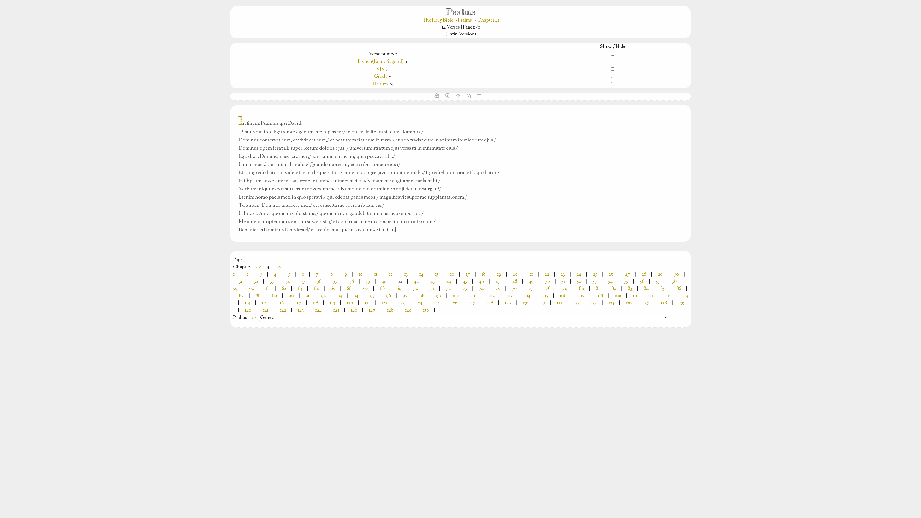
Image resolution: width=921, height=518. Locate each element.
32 (256, 281)
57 (658, 281)
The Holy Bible (438, 20)
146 (354, 310)
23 (563, 274)
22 (547, 274)
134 (594, 303)
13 (406, 274)
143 (301, 310)
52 (579, 281)
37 (335, 281)
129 (508, 303)
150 (426, 310)
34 (287, 281)
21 (531, 274)
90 (291, 296)
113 (685, 296)
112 (668, 296)
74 (481, 288)
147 (372, 310)
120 (350, 303)
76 (514, 288)
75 (497, 288)
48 (514, 281)
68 (382, 288)
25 (595, 274)
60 (251, 288)
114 (247, 303)
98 (421, 296)
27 (627, 274)
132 (559, 303)
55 (626, 281)
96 (388, 296)
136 (629, 303)
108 (599, 296)
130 (526, 303)
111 (652, 296)
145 (336, 310)
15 (436, 274)
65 (333, 288)
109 (618, 296)
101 (474, 296)
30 (676, 274)
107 (581, 296)
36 (319, 281)
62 (284, 288)
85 (662, 288)
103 (509, 296)
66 (349, 288)
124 (419, 303)
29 (660, 274)
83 (630, 288)
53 (594, 281)
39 (368, 281)
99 (438, 296)
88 (258, 296)
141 (265, 310)
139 (681, 303)
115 (264, 303)
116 (281, 303)
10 (361, 274)
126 (454, 303)
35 (303, 281)
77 (531, 288)
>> (279, 267)
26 (611, 274)
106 (563, 296)
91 (307, 296)
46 (481, 281)
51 (563, 281)
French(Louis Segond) (381, 61)
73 (464, 288)
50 (547, 281)
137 (646, 303)
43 (432, 281)
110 (635, 296)
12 (391, 274)
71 (432, 288)
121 (367, 303)
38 (351, 281)
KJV (380, 69)
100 (456, 296)
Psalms (465, 20)
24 (579, 274)
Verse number (383, 54)
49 (531, 281)
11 (375, 274)
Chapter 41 (488, 20)
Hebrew (381, 84)
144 (318, 310)
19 (499, 274)
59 (235, 288)
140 (248, 310)
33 (272, 281)
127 (472, 303)
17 (468, 274)
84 (646, 288)
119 (332, 303)
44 (448, 281)
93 (339, 296)
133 (576, 303)
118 (315, 303)
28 (644, 274)
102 (491, 296)
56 (642, 281)
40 (384, 281)
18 (483, 274)
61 (268, 288)
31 (240, 281)
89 (274, 296)
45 (465, 281)
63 (300, 288)
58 (674, 281)
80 (581, 288)
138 (664, 303)
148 (390, 310)
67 (365, 288)
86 (678, 288)
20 (515, 274)
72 (448, 288)
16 (452, 274)
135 (611, 303)
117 (298, 303)
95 (372, 296)
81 (598, 288)
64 (316, 288)
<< (258, 267)
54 (610, 281)
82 (613, 288)
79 (564, 288)
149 (408, 310)
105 (545, 296)
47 (498, 281)
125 (437, 303)
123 (402, 303)
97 (405, 296)
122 (384, 303)
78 (547, 288)
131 (542, 303)
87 (241, 296)
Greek (380, 76)
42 (416, 281)
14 (421, 274)
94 (356, 296)
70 (415, 288)
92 (323, 296)
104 (527, 296)
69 (398, 288)
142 (283, 310)
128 (490, 303)
